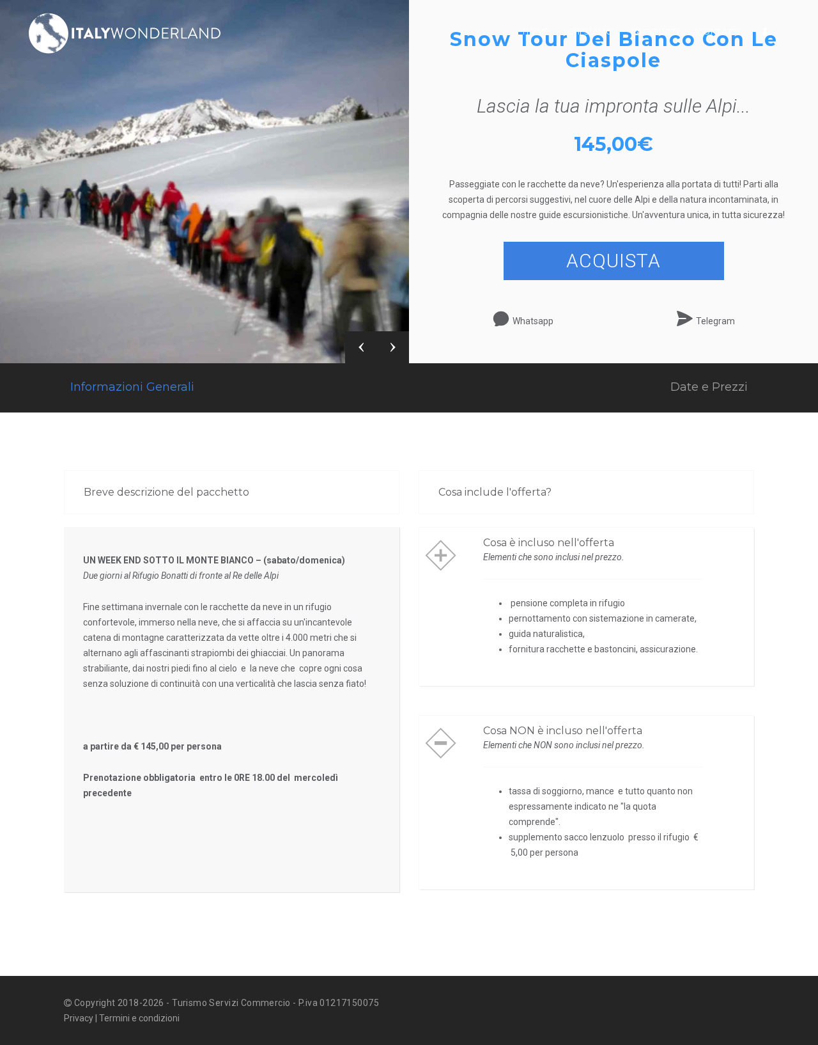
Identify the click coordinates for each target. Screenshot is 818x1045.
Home (536, 31)
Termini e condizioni (139, 1018)
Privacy (78, 1018)
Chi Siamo (590, 31)
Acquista (613, 260)
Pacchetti (655, 31)
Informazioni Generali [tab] (132, 387)
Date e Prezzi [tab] (709, 387)
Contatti (718, 31)
